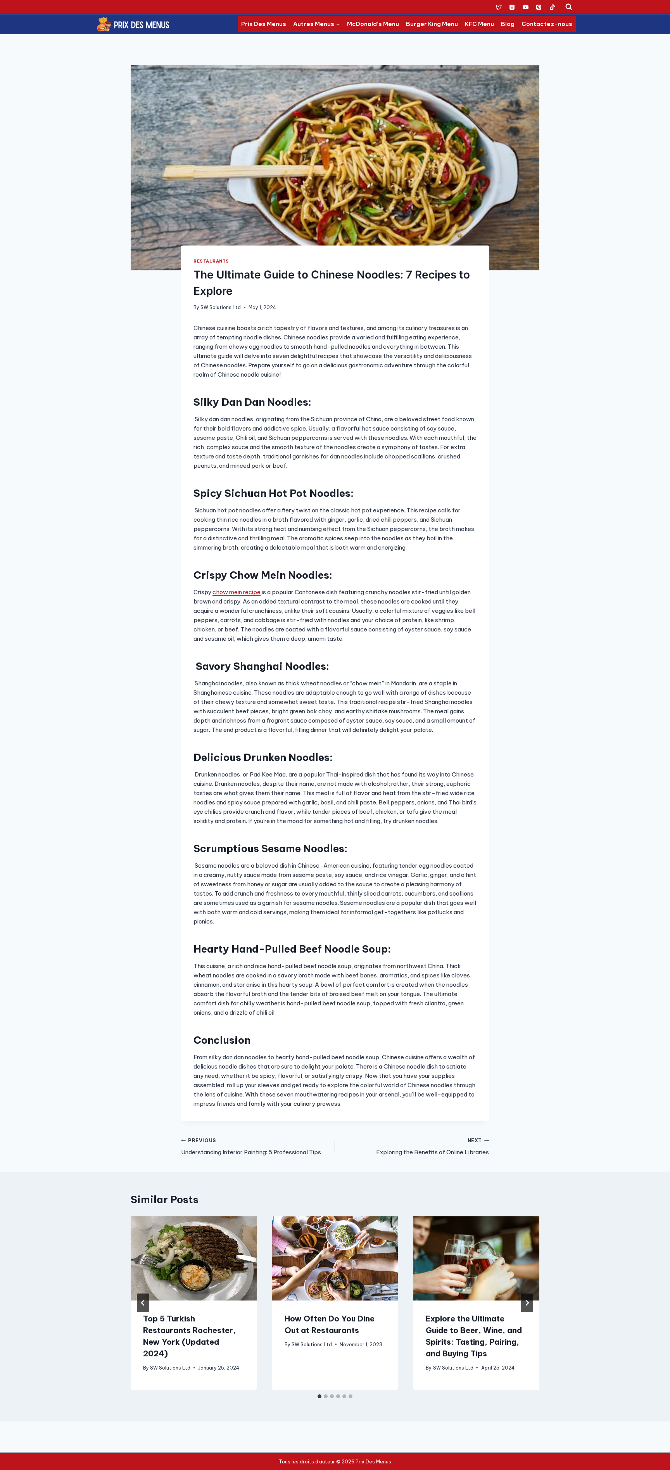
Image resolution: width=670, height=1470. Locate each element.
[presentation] (194, 1258)
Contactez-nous (546, 24)
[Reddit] (512, 7)
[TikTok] (552, 7)
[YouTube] (525, 7)
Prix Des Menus (263, 24)
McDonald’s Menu (373, 24)
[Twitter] (498, 7)
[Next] (527, 1303)
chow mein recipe (236, 592)
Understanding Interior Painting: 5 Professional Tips (251, 1147)
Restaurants (211, 261)
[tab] (319, 1396)
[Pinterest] (539, 7)
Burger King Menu (432, 24)
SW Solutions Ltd (220, 307)
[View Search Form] (569, 7)
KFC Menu (479, 24)
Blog (508, 24)
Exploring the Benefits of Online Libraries (432, 1147)
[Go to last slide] (143, 1303)
